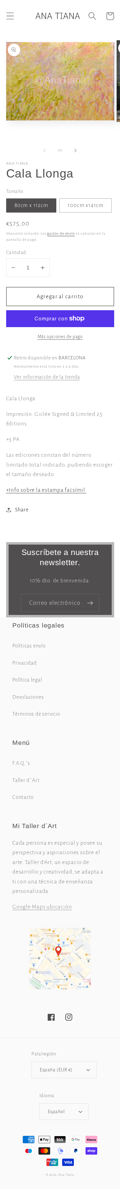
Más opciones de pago (60, 336)
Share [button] (21, 510)
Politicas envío (29, 646)
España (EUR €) (56, 1069)
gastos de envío (61, 234)
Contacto (23, 797)
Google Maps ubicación (42, 907)
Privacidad (24, 663)
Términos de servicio (36, 714)
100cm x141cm (85, 205)
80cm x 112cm (31, 205)
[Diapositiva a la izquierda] (44, 150)
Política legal (27, 680)
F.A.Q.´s (21, 763)
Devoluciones (28, 697)
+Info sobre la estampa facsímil (46, 490)
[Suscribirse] (90, 603)
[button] (10, 16)
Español (56, 1111)
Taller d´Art (25, 780)
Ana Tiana (66, 1174)
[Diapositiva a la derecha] (75, 150)
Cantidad (16, 252)
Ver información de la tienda (47, 377)
